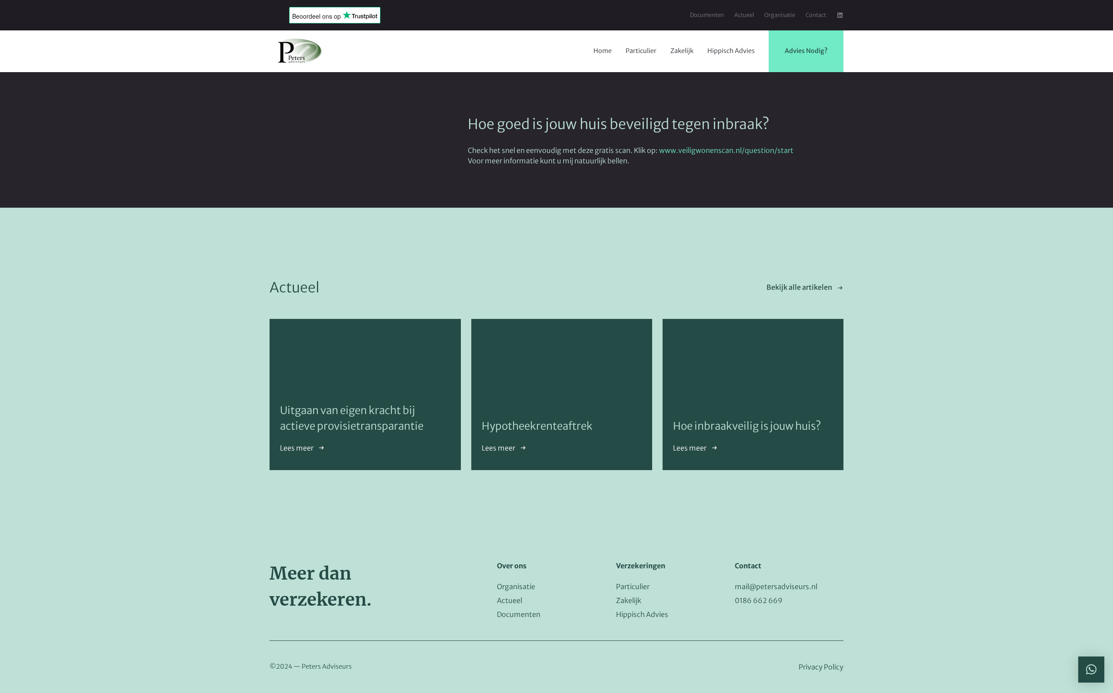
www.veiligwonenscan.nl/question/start (726, 150)
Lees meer (296, 448)
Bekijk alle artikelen (799, 287)
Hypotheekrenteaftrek (537, 426)
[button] (1091, 670)
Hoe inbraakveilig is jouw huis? (747, 426)
